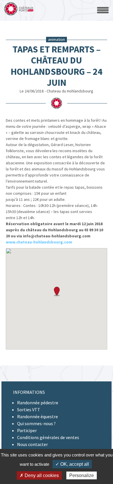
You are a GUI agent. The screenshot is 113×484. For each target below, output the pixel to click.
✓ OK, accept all (72, 464)
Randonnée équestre (37, 416)
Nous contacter (32, 444)
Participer (27, 430)
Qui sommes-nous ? (36, 423)
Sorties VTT (28, 409)
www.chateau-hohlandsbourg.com (39, 242)
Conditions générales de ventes (48, 437)
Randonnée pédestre (37, 402)
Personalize (81, 475)
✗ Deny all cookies (39, 475)
